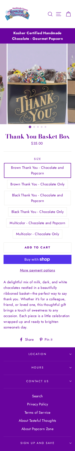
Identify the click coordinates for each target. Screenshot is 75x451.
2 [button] (34, 127)
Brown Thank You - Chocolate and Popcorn (37, 170)
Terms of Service (38, 412)
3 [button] (38, 127)
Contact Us (37, 381)
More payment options (37, 270)
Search (37, 396)
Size (37, 159)
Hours (37, 367)
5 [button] (46, 127)
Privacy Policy (37, 404)
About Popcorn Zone (37, 428)
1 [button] (30, 127)
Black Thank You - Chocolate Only (37, 211)
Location (38, 354)
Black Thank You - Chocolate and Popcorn (37, 198)
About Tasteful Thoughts (37, 420)
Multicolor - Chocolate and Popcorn (37, 222)
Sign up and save (37, 443)
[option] (37, 35)
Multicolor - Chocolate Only (37, 233)
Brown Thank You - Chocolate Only (37, 184)
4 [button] (42, 127)
